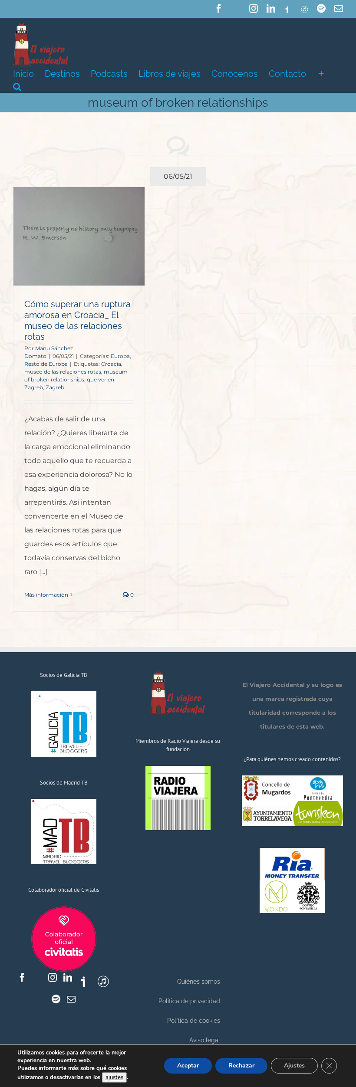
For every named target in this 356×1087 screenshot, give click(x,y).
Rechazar (241, 1065)
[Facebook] (22, 977)
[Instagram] (52, 977)
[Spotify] (56, 999)
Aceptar (188, 1065)
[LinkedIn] (67, 977)
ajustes (114, 1077)
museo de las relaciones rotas (62, 371)
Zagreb (55, 387)
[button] (17, 85)
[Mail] (71, 999)
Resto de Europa (46, 364)
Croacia (111, 364)
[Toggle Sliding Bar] (321, 72)
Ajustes (294, 1065)
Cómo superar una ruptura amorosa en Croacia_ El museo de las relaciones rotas (77, 320)
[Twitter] (37, 977)
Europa (120, 356)
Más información (46, 594)
